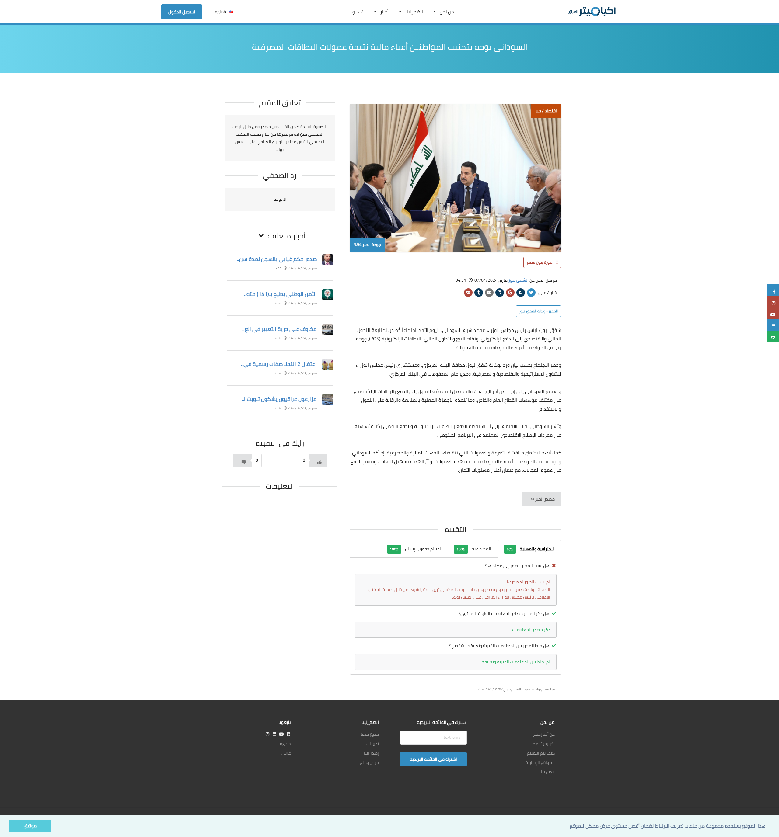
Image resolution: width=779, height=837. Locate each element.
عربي (286, 753)
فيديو (358, 11)
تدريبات (372, 744)
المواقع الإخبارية (540, 762)
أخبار (384, 11)
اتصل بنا (548, 772)
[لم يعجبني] (242, 460)
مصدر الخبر (544, 499)
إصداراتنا (371, 753)
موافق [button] (30, 825)
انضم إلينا (414, 11)
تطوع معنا (370, 734)
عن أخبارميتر (544, 734)
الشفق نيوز (518, 280)
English (219, 11)
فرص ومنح (369, 762)
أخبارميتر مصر (542, 744)
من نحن (447, 11)
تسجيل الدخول (181, 11)
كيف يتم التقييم (541, 753)
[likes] (318, 460)
